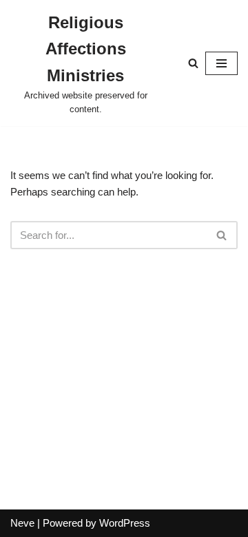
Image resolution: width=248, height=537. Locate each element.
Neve (22, 523)
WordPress (124, 523)
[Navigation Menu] (221, 63)
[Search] (193, 63)
